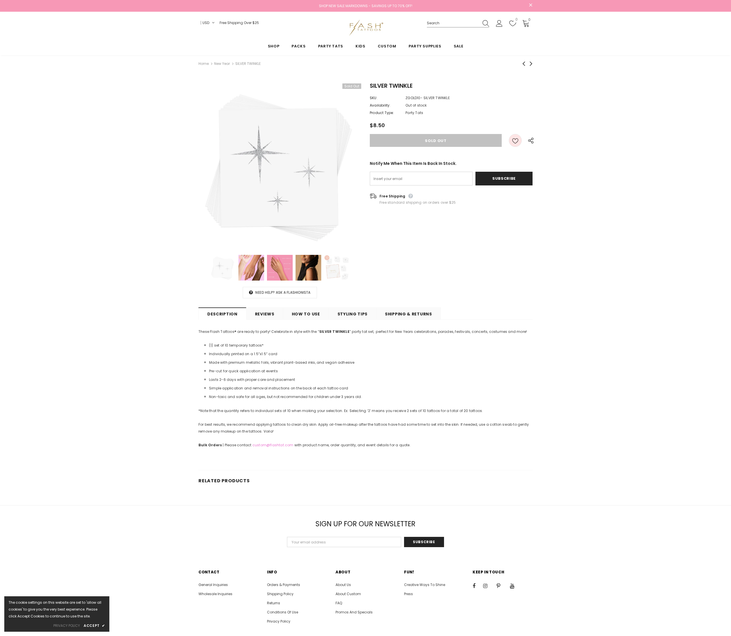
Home (203, 63)
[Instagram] (488, 586)
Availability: (380, 105)
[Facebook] (478, 586)
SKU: (373, 97)
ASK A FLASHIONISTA (293, 292)
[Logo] (365, 28)
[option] (279, 164)
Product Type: (382, 112)
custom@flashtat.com (273, 445)
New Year (222, 63)
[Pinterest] (502, 586)
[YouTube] (515, 586)
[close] (530, 5)
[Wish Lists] (515, 140)
